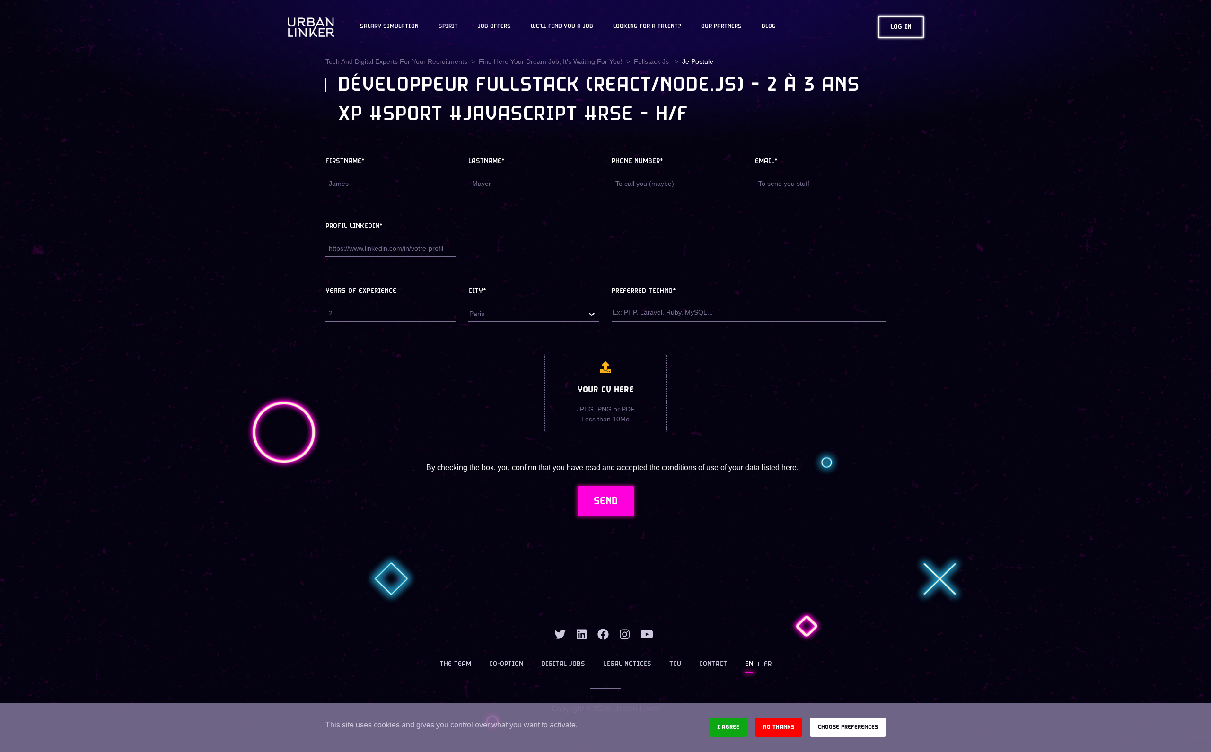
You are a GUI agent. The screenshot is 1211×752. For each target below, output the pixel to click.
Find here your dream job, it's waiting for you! (551, 61)
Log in (901, 27)
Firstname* (345, 161)
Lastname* (486, 161)
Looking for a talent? (647, 26)
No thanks (778, 727)
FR (768, 664)
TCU (675, 664)
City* (477, 291)
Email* (766, 161)
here (789, 467)
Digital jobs (563, 664)
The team (455, 664)
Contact (713, 664)
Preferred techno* (644, 291)
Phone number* (637, 161)
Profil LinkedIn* (354, 226)
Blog (769, 26)
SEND (606, 501)
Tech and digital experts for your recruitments (396, 61)
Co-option (506, 664)
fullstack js (652, 61)
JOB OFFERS (494, 26)
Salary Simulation (389, 26)
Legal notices (627, 664)
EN (749, 664)
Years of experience (360, 291)
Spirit (448, 26)
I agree (728, 727)
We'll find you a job (562, 26)
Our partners (721, 26)
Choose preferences (848, 727)
